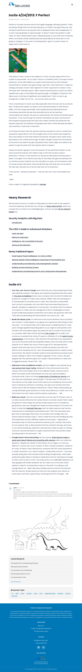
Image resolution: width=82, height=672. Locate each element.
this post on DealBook (22, 296)
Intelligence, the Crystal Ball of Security (27, 241)
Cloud (35, 593)
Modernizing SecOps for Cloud (20, 574)
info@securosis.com (41, 640)
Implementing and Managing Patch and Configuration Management (39, 271)
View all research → (16, 581)
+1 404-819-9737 (41, 643)
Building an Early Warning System (25, 267)
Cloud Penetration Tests (18, 577)
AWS (17, 593)
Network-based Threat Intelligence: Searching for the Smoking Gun (38, 260)
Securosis (14, 596)
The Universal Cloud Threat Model (21, 570)
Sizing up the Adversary (21, 245)
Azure (22, 593)
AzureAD (29, 593)
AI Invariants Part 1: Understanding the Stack (24, 563)
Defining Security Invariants (19, 567)
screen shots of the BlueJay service (52, 376)
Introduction (17, 222)
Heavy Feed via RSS (54, 206)
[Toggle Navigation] (72, 5)
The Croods (49, 333)
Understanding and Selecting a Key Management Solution (35, 264)
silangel (43, 184)
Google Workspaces (50, 593)
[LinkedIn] (38, 647)
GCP (41, 593)
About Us (41, 626)
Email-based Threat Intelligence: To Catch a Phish (32, 256)
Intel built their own (34, 408)
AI (12, 593)
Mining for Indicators (20, 237)
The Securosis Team (41, 631)
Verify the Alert (18, 233)
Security (68, 593)
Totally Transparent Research (41, 628)
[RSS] (43, 647)
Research (60, 593)
